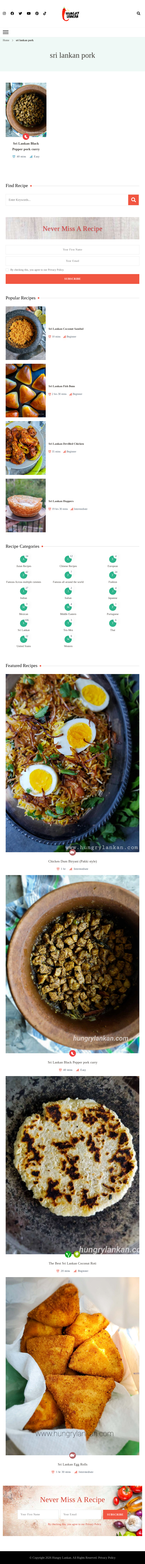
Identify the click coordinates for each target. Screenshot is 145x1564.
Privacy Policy (107, 1557)
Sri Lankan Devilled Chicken (66, 443)
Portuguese (113, 614)
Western (68, 646)
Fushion (113, 582)
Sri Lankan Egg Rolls (72, 1464)
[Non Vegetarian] (72, 852)
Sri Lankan (24, 630)
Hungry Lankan (61, 1557)
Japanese (112, 598)
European (113, 566)
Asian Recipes (23, 566)
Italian (68, 598)
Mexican (23, 614)
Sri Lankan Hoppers (61, 501)
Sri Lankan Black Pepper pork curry (72, 1062)
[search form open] (138, 13)
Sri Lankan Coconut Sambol (66, 328)
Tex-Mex (68, 630)
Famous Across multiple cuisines (23, 582)
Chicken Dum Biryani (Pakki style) (72, 861)
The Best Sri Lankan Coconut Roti (72, 1263)
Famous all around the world (68, 582)
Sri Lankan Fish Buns (62, 386)
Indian (23, 598)
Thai (112, 630)
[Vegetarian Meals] (77, 1254)
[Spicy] (26, 136)
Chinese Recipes (68, 566)
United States (24, 646)
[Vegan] (68, 1254)
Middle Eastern (68, 614)
